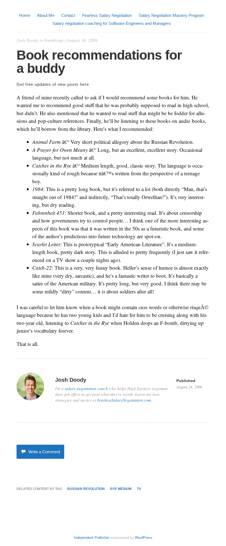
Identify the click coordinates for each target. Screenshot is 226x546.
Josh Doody (27, 40)
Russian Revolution (86, 489)
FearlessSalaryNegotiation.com (124, 400)
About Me (45, 15)
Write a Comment (44, 451)
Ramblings (54, 40)
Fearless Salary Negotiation (107, 15)
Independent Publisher (91, 538)
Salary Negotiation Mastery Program (171, 15)
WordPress (143, 538)
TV (139, 489)
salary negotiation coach (86, 388)
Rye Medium (120, 489)
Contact (68, 15)
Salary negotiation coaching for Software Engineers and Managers (111, 23)
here (84, 84)
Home (24, 15)
